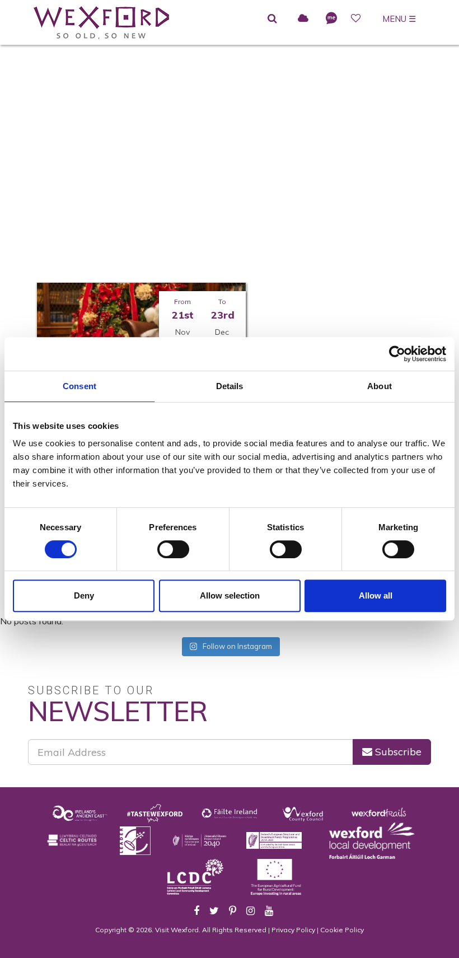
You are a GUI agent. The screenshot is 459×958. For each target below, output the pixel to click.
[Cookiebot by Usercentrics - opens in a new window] (397, 353)
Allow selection (230, 595)
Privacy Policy (293, 930)
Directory (165, 210)
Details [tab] (229, 386)
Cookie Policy (342, 930)
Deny (84, 595)
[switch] (173, 549)
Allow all (375, 595)
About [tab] (379, 386)
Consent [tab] (79, 386)
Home (119, 210)
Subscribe (396, 751)
